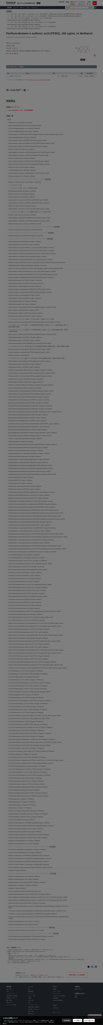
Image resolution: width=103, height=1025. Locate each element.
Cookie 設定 (67, 1020)
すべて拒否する (77, 1020)
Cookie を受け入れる (89, 1020)
